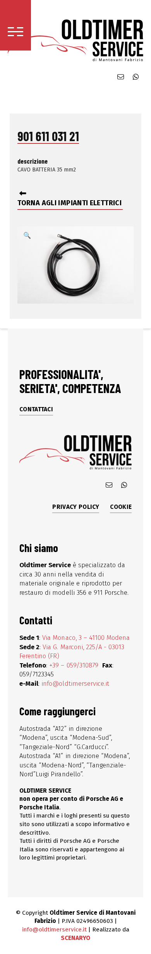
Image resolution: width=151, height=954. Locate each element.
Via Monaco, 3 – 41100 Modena (86, 637)
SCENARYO (75, 938)
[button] (15, 25)
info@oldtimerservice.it (75, 683)
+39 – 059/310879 (74, 665)
